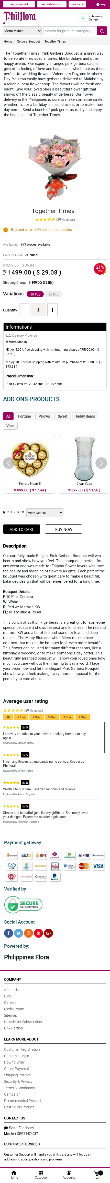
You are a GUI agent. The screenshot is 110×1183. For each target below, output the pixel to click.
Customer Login (16, 1055)
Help (103, 4)
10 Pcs (35, 294)
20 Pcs (53, 294)
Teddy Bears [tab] (85, 416)
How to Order (14, 1062)
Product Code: (21, 255)
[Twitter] (18, 933)
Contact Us (14, 1118)
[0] (96, 1173)
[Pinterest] (38, 933)
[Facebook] (8, 933)
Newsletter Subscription (23, 1021)
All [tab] (8, 416)
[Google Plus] (48, 933)
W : (33, 384)
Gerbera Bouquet (28, 41)
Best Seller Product (51, 4)
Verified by (15, 889)
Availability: (26, 244)
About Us (11, 989)
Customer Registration (22, 1049)
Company (12, 979)
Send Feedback (22, 1127)
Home (8, 41)
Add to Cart (22, 529)
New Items (77, 4)
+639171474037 (26, 1133)
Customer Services (22, 1143)
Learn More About (21, 1039)
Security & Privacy (18, 1081)
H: (53, 384)
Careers (10, 1002)
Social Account (19, 922)
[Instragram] (28, 933)
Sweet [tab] (63, 416)
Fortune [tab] (24, 416)
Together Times (55, 41)
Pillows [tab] (44, 416)
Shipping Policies (17, 1075)
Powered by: (16, 946)
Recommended (19, 4)
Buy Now (63, 529)
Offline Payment (16, 1068)
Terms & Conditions (19, 1087)
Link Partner (13, 1028)
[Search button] (102, 30)
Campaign (12, 1094)
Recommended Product (22, 1100)
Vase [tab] (10, 425)
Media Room (14, 1008)
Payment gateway (22, 842)
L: (14, 384)
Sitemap (10, 1015)
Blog (7, 996)
